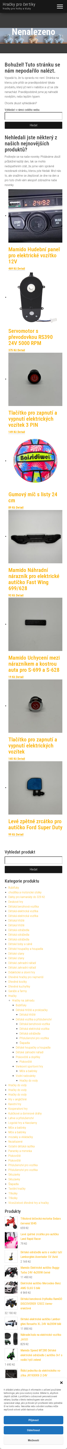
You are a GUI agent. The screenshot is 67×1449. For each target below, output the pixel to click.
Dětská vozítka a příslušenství (34, 1019)
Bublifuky (13, 887)
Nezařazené (15, 1141)
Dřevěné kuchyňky (19, 986)
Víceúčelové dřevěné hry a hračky (28, 1203)
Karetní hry (14, 1104)
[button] (61, 1382)
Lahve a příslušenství (21, 1118)
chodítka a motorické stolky (25, 892)
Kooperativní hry (18, 1108)
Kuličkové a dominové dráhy (25, 1113)
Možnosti (33, 1440)
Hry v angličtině (17, 1099)
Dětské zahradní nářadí (22, 963)
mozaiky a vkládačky (20, 1137)
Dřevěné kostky (17, 981)
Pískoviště (26, 1061)
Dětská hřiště (16, 920)
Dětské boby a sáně (20, 944)
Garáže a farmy (17, 991)
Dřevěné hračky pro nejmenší (25, 977)
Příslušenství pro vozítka (34, 1038)
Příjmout (33, 1420)
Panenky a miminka (20, 1151)
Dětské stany (16, 953)
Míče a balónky (28, 1071)
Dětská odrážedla (18, 930)
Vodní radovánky (26, 1076)
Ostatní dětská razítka (21, 1146)
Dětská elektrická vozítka (23, 911)
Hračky (12, 996)
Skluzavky (14, 1174)
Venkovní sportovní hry (29, 1066)
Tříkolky (12, 1193)
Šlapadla (25, 1043)
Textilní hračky (16, 1188)
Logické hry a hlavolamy (22, 1123)
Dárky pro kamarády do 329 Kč (26, 897)
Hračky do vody (29, 1080)
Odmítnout (33, 1430)
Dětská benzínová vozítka (23, 906)
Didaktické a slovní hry (21, 972)
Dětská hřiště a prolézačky (32, 1010)
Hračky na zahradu (23, 1000)
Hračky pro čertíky (19, 4)
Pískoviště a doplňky (28, 1057)
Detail (21, 268)
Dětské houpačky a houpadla (25, 949)
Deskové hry (15, 902)
